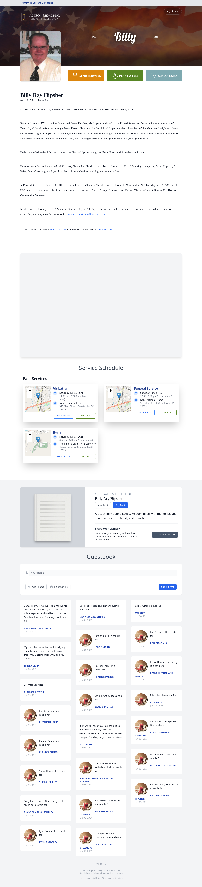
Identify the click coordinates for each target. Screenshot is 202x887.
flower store (105, 229)
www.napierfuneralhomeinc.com (87, 214)
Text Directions (63, 415)
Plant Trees (85, 415)
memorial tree (58, 229)
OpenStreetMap (104, 878)
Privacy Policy (92, 873)
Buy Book (120, 505)
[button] (38, 395)
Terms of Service (109, 873)
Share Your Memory (164, 534)
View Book (103, 505)
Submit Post (167, 586)
